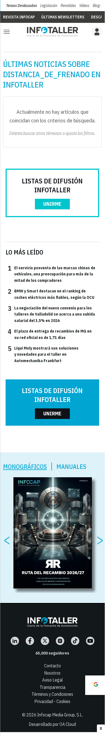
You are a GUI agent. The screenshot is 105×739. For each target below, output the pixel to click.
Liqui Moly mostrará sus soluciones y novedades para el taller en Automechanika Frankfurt (43, 354)
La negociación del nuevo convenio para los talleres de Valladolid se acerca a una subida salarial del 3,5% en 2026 (51, 314)
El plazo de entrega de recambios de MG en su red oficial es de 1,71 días (50, 334)
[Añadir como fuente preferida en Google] (95, 685)
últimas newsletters (62, 17)
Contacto (52, 665)
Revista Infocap (19, 17)
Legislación (48, 5)
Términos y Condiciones (52, 694)
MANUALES (71, 466)
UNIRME (52, 204)
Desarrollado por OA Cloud (52, 724)
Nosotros (52, 673)
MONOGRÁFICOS (25, 466)
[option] (52, 533)
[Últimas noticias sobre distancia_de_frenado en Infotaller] (52, 32)
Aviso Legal (52, 680)
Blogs (97, 5)
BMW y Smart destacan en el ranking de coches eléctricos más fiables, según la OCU (51, 294)
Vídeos (84, 5)
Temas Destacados (21, 5)
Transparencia (52, 687)
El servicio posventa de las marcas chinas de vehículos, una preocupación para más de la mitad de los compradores (51, 274)
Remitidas (68, 5)
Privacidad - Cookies (52, 701)
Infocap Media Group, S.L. (60, 715)
